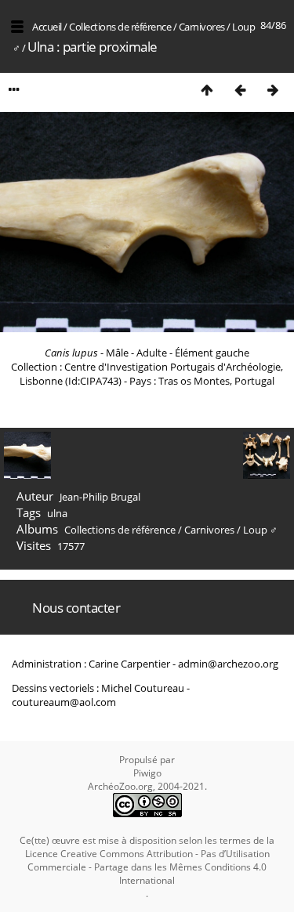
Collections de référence (120, 27)
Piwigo (147, 773)
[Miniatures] (207, 90)
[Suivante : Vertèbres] (272, 90)
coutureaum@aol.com (64, 702)
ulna (57, 513)
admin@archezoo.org (228, 664)
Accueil (47, 27)
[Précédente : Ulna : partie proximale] (239, 90)
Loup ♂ (260, 530)
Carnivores (202, 27)
